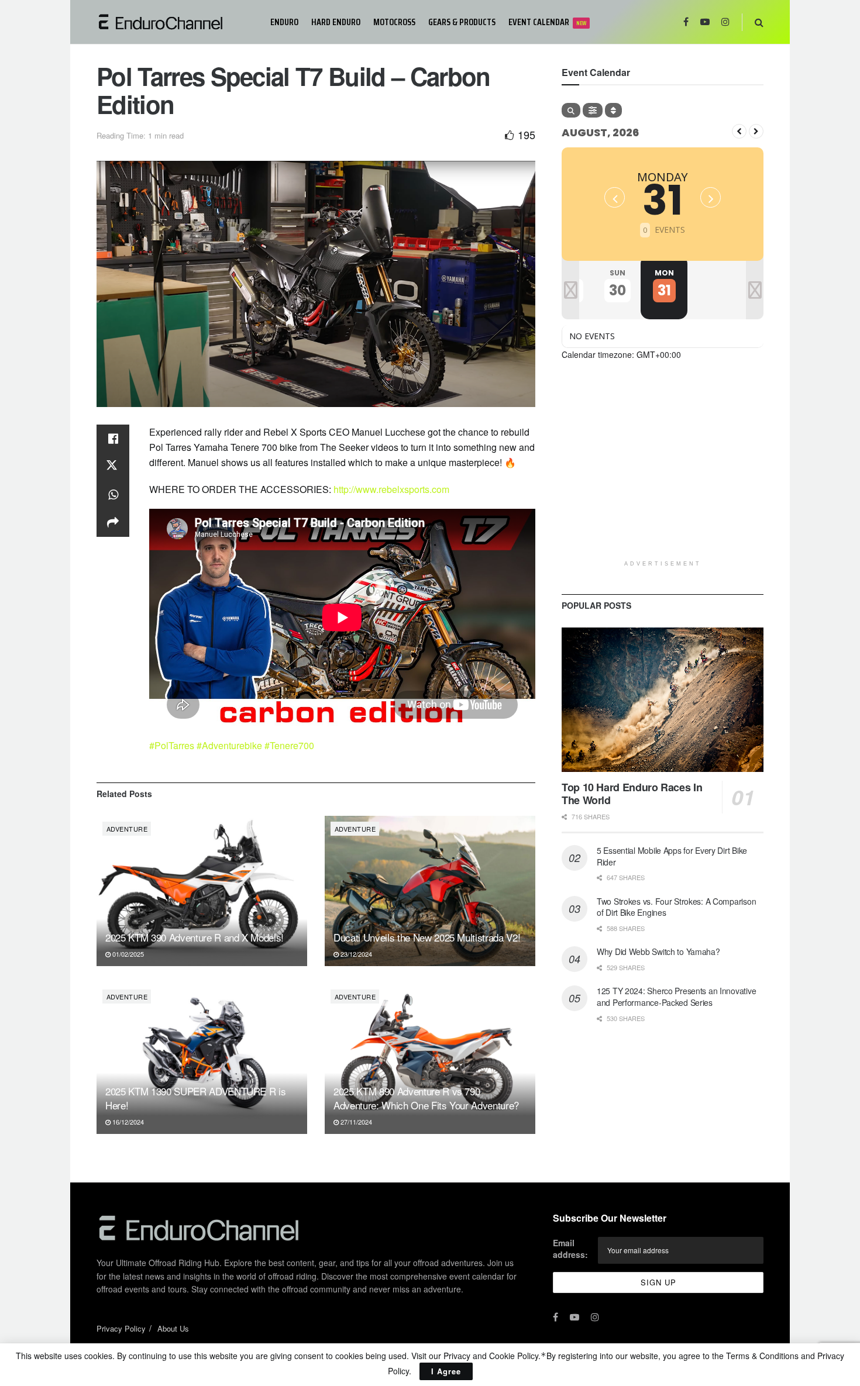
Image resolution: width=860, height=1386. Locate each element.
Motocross (394, 22)
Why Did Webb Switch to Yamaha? (658, 951)
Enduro (284, 22)
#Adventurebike (229, 745)
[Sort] (613, 110)
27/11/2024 (355, 1121)
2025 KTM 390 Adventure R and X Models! (194, 937)
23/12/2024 (355, 954)
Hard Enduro (335, 22)
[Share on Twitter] (113, 467)
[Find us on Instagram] (725, 22)
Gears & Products (462, 22)
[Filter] (593, 110)
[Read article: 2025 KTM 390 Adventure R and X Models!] (202, 891)
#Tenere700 (289, 745)
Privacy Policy (121, 1328)
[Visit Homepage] (175, 22)
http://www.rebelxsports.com (391, 489)
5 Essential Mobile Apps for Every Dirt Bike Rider (672, 856)
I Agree (446, 1371)
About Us (173, 1328)
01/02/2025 (127, 954)
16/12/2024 (127, 1121)
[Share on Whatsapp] (113, 495)
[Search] (571, 110)
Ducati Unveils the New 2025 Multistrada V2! (426, 937)
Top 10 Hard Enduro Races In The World (632, 794)
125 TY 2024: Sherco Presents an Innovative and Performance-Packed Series (676, 996)
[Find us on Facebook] (686, 22)
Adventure (126, 828)
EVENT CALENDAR (547, 22)
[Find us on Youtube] (705, 22)
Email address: (570, 1248)
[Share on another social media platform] (113, 523)
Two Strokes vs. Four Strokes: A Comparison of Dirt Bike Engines (676, 907)
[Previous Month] (739, 131)
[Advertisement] (662, 472)
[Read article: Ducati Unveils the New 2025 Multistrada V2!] (430, 891)
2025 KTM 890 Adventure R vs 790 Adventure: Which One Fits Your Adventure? (426, 1098)
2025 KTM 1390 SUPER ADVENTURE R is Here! (195, 1098)
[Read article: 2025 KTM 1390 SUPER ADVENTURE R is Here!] (202, 1059)
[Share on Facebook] (113, 439)
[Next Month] (756, 131)
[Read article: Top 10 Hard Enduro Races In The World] (662, 700)
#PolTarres (171, 745)
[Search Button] (759, 22)
